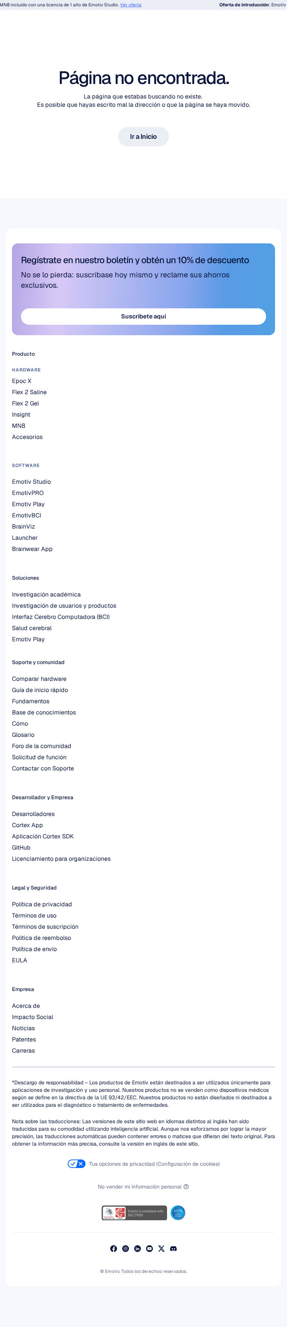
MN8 (18, 426)
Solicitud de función (39, 757)
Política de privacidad (42, 904)
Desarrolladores (33, 814)
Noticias (23, 1028)
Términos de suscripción (45, 927)
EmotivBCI (26, 515)
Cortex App (27, 825)
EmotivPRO (28, 493)
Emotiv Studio (31, 482)
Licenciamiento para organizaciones (61, 859)
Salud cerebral (32, 628)
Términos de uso (34, 915)
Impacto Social (32, 1017)
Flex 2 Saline (29, 392)
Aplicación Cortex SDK (43, 836)
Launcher (25, 538)
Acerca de (26, 1006)
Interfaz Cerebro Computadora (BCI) (60, 617)
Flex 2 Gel (25, 403)
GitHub (21, 847)
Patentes (24, 1039)
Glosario (23, 735)
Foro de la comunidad (41, 746)
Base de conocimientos (44, 712)
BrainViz (23, 526)
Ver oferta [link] (126, 5)
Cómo (20, 724)
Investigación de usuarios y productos (64, 606)
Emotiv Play (28, 639)
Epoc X (21, 381)
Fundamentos (30, 701)
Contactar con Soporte (43, 768)
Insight (21, 414)
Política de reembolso (41, 938)
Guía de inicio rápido (40, 690)
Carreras (23, 1051)
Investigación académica (46, 594)
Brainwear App (32, 549)
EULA (19, 960)
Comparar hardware (39, 679)
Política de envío (34, 949)
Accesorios (27, 437)
